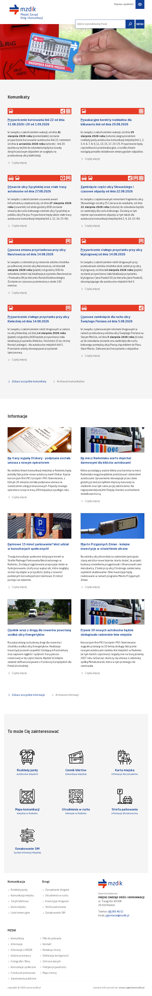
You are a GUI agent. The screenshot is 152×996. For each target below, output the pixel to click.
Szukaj (130, 24)
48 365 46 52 (115, 911)
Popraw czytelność (124, 4)
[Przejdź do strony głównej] (26, 12)
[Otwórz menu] (140, 24)
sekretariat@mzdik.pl (117, 915)
